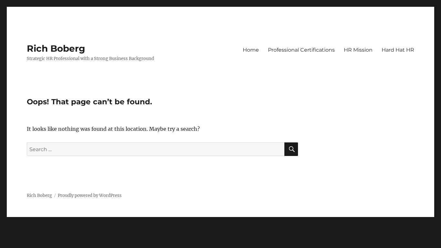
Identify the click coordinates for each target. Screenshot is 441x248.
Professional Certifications (301, 50)
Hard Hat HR (398, 50)
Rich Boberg (56, 48)
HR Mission (358, 50)
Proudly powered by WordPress (90, 195)
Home (251, 50)
